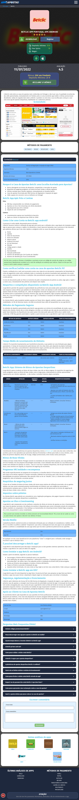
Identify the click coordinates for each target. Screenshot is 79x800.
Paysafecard (59, 789)
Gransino (20, 778)
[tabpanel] (39, 120)
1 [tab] (38, 135)
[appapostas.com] (10, 2)
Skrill (59, 774)
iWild (20, 774)
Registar (50, 39)
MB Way (59, 780)
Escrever (39, 725)
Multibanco (59, 787)
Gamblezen (20, 776)
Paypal (59, 776)
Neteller (59, 778)
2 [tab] (40, 135)
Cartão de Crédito (59, 785)
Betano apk (49, 451)
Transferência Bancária (59, 783)
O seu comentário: (11, 711)
